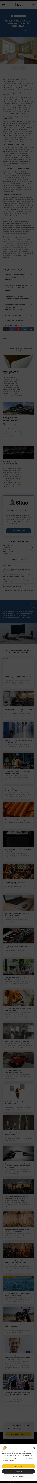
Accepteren (18, 1466)
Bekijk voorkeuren (18, 1476)
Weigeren (18, 1471)
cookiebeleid (29, 1458)
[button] (34, 1448)
